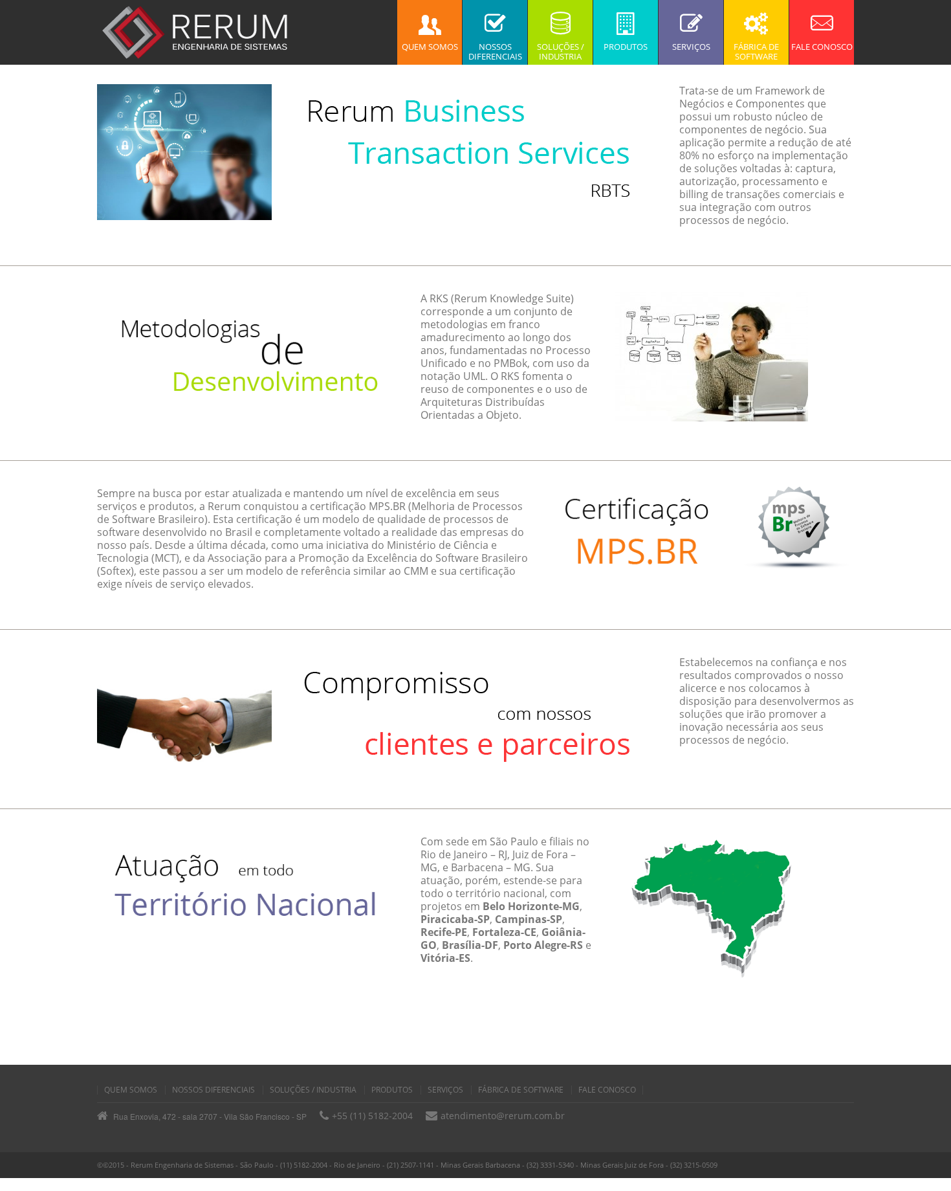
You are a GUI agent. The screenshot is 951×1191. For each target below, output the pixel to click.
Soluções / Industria (313, 1090)
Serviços (445, 1090)
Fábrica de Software (520, 1090)
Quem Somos (130, 1090)
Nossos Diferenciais (213, 1090)
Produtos (392, 1090)
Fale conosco (607, 1090)
